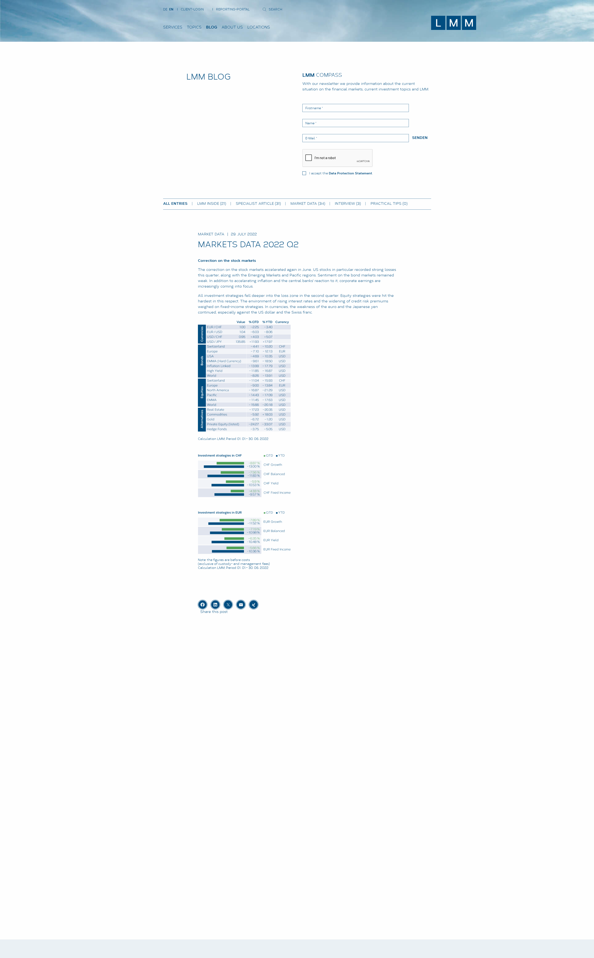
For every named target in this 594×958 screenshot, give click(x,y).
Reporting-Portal (233, 9)
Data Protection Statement (350, 173)
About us (232, 27)
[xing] (253, 604)
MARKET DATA (308, 204)
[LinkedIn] (215, 604)
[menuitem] (175, 27)
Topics (194, 27)
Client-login (192, 9)
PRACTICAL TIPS (389, 204)
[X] (228, 604)
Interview (348, 204)
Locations (258, 27)
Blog (211, 27)
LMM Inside (211, 204)
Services (172, 27)
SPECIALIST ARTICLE (258, 204)
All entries (175, 204)
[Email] (240, 604)
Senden (420, 138)
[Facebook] (202, 604)
